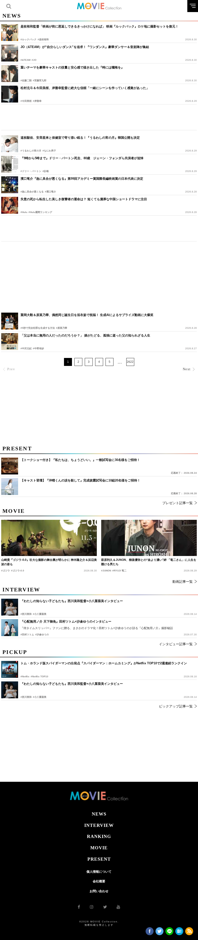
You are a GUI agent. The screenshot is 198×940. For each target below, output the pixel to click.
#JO (34, 60)
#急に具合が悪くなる (32, 191)
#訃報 (45, 171)
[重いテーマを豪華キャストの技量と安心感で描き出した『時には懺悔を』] (9, 73)
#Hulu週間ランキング (40, 212)
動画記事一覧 (182, 581)
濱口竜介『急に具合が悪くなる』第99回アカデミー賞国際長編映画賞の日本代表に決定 (82, 178)
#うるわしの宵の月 (31, 150)
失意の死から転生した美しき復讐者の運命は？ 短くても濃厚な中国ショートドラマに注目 (84, 199)
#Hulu (24, 212)
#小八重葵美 (39, 697)
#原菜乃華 (61, 328)
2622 (130, 362)
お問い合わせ (99, 891)
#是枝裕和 (43, 39)
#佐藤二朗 (26, 80)
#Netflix (25, 676)
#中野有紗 (38, 348)
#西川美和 (26, 697)
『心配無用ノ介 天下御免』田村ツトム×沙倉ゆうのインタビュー (66, 621)
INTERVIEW (99, 825)
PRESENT (99, 859)
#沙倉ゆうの (42, 634)
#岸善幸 (37, 101)
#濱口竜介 (50, 191)
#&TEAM (25, 60)
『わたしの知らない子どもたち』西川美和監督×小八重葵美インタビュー (72, 684)
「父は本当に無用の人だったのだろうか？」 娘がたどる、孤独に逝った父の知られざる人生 (85, 335)
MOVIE (99, 847)
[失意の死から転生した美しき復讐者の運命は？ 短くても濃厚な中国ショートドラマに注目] (9, 205)
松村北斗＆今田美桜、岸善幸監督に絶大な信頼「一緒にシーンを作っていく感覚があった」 (85, 88)
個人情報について (99, 871)
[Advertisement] (99, 117)
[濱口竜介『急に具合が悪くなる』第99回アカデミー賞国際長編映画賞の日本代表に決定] (9, 184)
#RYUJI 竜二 (119, 570)
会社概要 (99, 881)
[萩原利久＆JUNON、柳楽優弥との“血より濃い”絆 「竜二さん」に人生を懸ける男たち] (149, 538)
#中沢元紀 (26, 348)
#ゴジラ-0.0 (17, 570)
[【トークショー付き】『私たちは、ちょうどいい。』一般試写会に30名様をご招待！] (9, 466)
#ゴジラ (5, 570)
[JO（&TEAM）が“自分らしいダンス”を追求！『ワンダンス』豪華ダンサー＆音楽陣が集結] (9, 53)
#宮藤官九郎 (39, 80)
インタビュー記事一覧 (176, 644)
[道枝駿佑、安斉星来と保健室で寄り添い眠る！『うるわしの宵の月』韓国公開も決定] (9, 143)
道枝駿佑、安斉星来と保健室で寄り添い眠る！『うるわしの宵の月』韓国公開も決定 (80, 137)
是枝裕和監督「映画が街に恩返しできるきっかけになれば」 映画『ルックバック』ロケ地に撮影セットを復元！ (99, 26)
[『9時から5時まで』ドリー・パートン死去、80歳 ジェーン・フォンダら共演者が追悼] (9, 164)
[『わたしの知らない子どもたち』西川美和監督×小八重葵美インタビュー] (9, 689)
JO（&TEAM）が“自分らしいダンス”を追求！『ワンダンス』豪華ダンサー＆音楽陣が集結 (85, 47)
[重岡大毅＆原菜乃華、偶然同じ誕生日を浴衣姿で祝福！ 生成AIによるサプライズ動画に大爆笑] (9, 321)
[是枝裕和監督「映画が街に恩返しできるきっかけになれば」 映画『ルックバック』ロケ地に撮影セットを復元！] (9, 32)
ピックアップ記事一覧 (176, 706)
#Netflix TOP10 (39, 676)
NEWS (99, 813)
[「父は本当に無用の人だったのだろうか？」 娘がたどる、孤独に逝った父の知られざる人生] (9, 341)
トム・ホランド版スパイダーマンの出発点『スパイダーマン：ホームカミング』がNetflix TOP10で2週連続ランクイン (104, 663)
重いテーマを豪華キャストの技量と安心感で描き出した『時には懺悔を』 (72, 67)
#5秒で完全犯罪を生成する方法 (38, 328)
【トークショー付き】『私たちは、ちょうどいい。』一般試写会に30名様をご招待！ (80, 460)
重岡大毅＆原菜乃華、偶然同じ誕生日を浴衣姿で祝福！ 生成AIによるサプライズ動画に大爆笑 (87, 315)
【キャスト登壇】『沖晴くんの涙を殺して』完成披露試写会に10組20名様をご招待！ (80, 480)
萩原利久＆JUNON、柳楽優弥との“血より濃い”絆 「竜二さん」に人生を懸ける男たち (148, 562)
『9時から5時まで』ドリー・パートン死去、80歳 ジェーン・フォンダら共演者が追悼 (82, 158)
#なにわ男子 (49, 150)
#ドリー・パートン (31, 171)
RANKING (99, 836)
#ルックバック (28, 39)
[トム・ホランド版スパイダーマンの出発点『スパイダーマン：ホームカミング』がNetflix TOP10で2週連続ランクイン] (9, 669)
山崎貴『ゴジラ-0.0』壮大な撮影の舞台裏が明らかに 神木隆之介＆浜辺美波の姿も (49, 562)
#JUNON (106, 570)
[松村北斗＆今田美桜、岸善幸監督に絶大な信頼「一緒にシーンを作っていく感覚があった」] (9, 94)
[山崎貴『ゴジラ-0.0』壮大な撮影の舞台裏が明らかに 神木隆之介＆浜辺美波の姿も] (49, 538)
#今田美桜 (26, 101)
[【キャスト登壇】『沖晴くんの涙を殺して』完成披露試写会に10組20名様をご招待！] (9, 486)
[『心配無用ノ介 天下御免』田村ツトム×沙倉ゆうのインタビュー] (9, 627)
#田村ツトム (27, 634)
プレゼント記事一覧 (177, 503)
